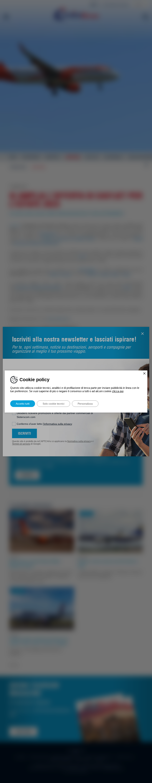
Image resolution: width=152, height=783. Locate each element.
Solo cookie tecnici (53, 403)
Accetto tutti (22, 403)
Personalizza (85, 403)
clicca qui (117, 391)
